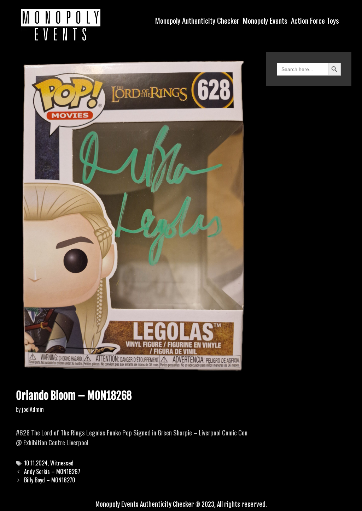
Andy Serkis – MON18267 (52, 471)
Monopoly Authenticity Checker (197, 20)
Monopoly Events (265, 20)
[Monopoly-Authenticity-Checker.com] (60, 25)
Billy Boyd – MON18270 (49, 480)
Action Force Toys (315, 20)
